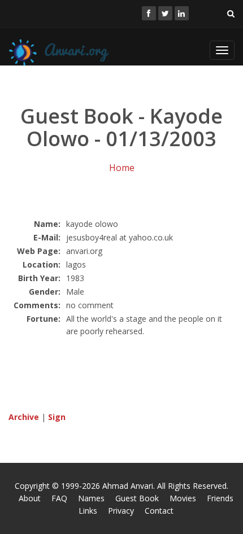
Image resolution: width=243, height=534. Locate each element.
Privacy (121, 510)
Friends (220, 498)
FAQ (59, 498)
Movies (183, 498)
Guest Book (137, 498)
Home (121, 167)
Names (91, 498)
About (30, 498)
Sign (57, 417)
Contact (159, 510)
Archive (23, 417)
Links (88, 510)
